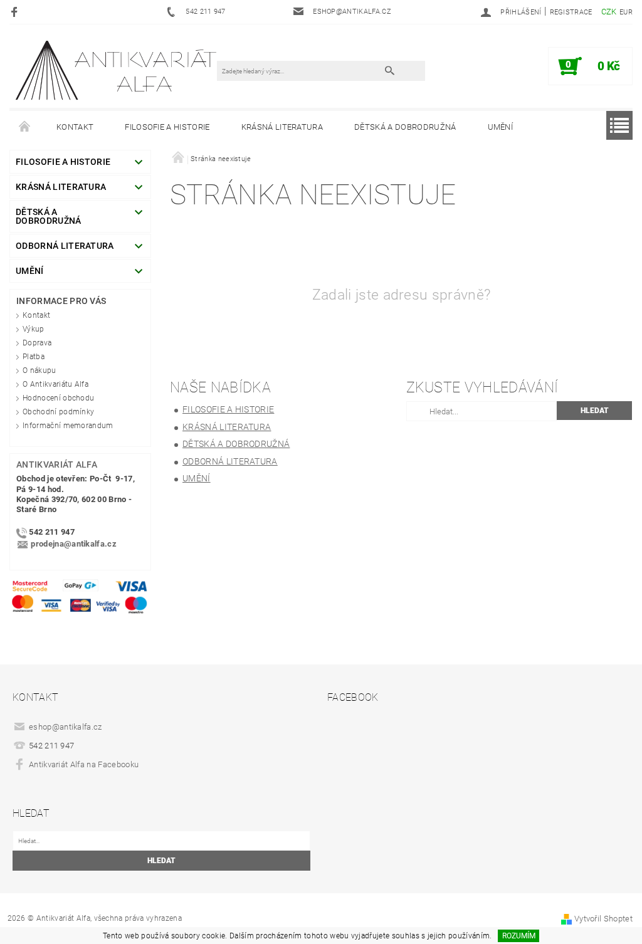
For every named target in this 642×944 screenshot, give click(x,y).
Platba (34, 356)
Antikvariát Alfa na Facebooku (84, 764)
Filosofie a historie (167, 127)
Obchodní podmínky (58, 411)
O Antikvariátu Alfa (55, 384)
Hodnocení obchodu (58, 398)
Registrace (571, 12)
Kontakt (74, 127)
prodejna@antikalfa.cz (74, 543)
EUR (626, 12)
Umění (500, 127)
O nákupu (39, 370)
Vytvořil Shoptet (603, 918)
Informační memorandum (68, 425)
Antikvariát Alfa (56, 464)
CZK (609, 11)
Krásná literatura (282, 127)
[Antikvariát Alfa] (117, 70)
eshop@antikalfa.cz (65, 727)
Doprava (37, 342)
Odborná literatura (65, 246)
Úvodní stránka (25, 127)
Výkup (34, 329)
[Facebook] (16, 11)
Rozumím (518, 935)
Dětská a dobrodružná (405, 127)
